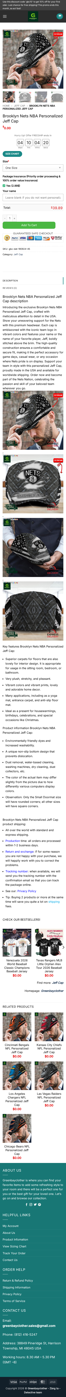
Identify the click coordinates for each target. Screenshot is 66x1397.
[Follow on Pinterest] (39, 1204)
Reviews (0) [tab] (10, 288)
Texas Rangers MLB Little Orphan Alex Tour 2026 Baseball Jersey (49, 966)
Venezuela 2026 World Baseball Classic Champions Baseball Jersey (17, 966)
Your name (9, 190)
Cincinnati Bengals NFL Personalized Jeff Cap (17, 1048)
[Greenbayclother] (33, 16)
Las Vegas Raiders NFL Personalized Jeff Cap (49, 1097)
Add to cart (29, 225)
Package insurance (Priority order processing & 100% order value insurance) (31, 178)
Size (6, 161)
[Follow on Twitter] (35, 1204)
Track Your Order (14, 1253)
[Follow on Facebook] (26, 1204)
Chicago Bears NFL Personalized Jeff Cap (17, 1150)
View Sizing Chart (14, 1246)
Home (6, 105)
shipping (54, 901)
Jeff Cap (19, 105)
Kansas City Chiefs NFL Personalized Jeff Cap (49, 1048)
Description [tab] (10, 280)
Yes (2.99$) (13, 185)
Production (12, 841)
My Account (10, 1226)
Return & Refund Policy (18, 1280)
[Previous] (8, 59)
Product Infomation (15, 1239)
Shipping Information (16, 1287)
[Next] (58, 59)
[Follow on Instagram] (30, 1204)
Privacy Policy (12, 1294)
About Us (9, 1233)
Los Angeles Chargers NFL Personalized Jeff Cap (17, 1099)
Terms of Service (14, 1301)
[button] (5, 16)
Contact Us (10, 1260)
